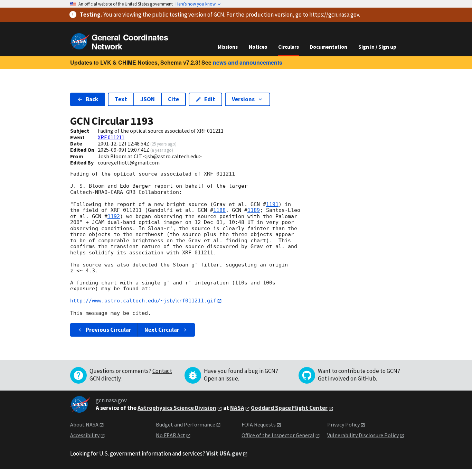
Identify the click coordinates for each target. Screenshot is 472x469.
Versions (243, 99)
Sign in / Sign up (377, 47)
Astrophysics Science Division (177, 408)
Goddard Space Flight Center (289, 408)
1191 (272, 204)
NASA (237, 408)
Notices (258, 47)
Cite (173, 99)
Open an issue (221, 378)
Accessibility (85, 435)
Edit (209, 99)
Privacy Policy (343, 424)
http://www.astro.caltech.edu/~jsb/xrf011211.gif (143, 301)
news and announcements (247, 62)
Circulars (288, 47)
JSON (147, 99)
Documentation (328, 47)
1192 (113, 216)
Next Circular (161, 330)
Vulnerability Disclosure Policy (363, 435)
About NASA (84, 424)
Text (121, 99)
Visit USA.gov (224, 453)
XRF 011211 (111, 137)
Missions (228, 47)
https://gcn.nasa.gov (334, 14)
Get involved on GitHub (347, 378)
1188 (219, 210)
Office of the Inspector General (278, 435)
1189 (253, 210)
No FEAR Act (170, 435)
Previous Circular (108, 330)
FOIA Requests (259, 424)
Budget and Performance (185, 424)
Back (92, 99)
